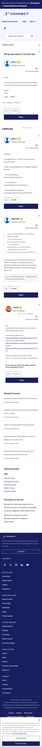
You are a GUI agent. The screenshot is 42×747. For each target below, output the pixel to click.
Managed (5, 630)
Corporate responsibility (10, 666)
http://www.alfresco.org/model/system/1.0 (20, 343)
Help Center (9, 521)
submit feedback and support (15, 6)
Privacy (11, 713)
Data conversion (7, 639)
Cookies (18, 713)
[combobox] (21, 36)
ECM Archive (17, 103)
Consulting (5, 635)
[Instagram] (16, 564)
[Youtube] (27, 564)
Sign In (32, 21)
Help (24, 21)
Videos (4, 612)
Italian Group (9, 488)
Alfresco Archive (8, 45)
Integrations (6, 589)
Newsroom (5, 670)
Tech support (6, 693)
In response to (26, 314)
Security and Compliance (15, 717)
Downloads (5, 608)
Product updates (7, 616)
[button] (6, 110)
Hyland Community (10, 21)
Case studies (6, 576)
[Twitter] (10, 564)
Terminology (6, 603)
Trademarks (30, 717)
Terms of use (28, 713)
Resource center (7, 599)
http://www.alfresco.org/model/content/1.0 (20, 338)
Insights (4, 585)
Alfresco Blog (8, 402)
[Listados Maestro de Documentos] (38, 128)
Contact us (21, 552)
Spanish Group (10, 484)
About (4, 657)
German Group (10, 491)
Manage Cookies (21, 738)
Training (5, 684)
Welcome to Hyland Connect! (16, 515)
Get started (35, 3)
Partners (5, 662)
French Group (9, 478)
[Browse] (5, 28)
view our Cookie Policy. (19, 734)
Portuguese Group (11, 481)
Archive (12, 97)
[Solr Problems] (35, 128)
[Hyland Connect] (16, 14)
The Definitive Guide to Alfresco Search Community (20, 398)
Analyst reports (7, 581)
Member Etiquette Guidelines (15, 518)
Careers (4, 653)
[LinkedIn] (21, 564)
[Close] (39, 720)
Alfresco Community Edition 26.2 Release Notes (19, 425)
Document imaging (8, 643)
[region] (21, 732)
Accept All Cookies (21, 744)
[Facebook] (4, 564)
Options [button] (39, 45)
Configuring (9, 103)
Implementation (7, 626)
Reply (21, 117)
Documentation (7, 689)
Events (4, 680)
